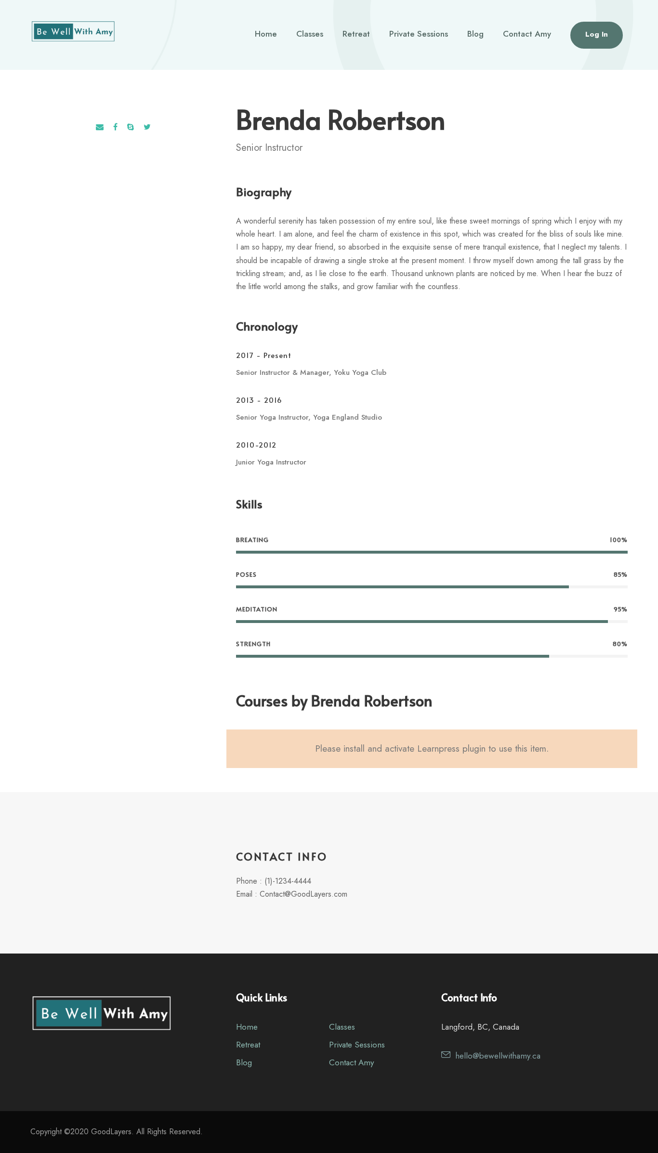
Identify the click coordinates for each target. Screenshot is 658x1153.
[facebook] (115, 126)
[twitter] (147, 126)
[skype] (130, 126)
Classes (309, 34)
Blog (475, 34)
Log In (596, 34)
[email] (100, 126)
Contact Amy (527, 34)
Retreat (356, 34)
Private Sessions (418, 34)
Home (266, 34)
